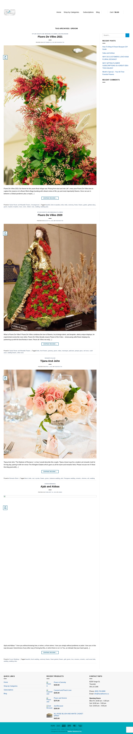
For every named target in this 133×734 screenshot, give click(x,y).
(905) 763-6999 (100, 691)
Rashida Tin (60, 42)
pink (62, 478)
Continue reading (50, 198)
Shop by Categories (71, 12)
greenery (50, 350)
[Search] (105, 12)
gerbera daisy (91, 205)
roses (20, 207)
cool (33, 478)
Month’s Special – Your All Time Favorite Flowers (113, 73)
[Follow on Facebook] (125, 12)
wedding (37, 207)
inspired (10, 207)
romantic (78, 478)
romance (76, 659)
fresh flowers (43, 350)
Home (58, 12)
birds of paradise (55, 205)
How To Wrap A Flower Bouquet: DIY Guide (115, 48)
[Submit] (127, 35)
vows (32, 207)
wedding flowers (11, 352)
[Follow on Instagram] (128, 12)
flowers (81, 205)
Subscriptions (88, 12)
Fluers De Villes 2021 (50, 36)
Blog (98, 12)
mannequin (65, 350)
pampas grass (79, 350)
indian (59, 350)
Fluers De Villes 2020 (50, 215)
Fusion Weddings (50, 483)
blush (26, 478)
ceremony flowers (45, 659)
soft (88, 478)
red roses (86, 350)
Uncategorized (63, 33)
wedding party (44, 207)
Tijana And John (50, 361)
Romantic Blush (50, 358)
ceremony (71, 205)
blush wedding (35, 659)
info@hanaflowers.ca (101, 694)
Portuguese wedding (69, 478)
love (72, 659)
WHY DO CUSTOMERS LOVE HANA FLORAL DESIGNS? (115, 58)
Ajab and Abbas (50, 486)
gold (65, 659)
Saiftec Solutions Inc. (75, 731)
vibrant (29, 207)
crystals (37, 478)
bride (66, 205)
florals (76, 205)
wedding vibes (13, 661)
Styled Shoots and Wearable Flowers (45, 33)
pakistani (71, 350)
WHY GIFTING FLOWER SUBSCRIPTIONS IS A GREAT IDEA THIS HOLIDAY (115, 65)
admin (60, 492)
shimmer (84, 478)
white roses (20, 352)
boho (62, 205)
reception (15, 207)
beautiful (47, 205)
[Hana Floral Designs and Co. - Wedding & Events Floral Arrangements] (10, 12)
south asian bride (90, 659)
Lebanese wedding (54, 478)
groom (5, 207)
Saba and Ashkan (108, 53)
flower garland (54, 659)
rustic (24, 207)
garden (85, 205)
